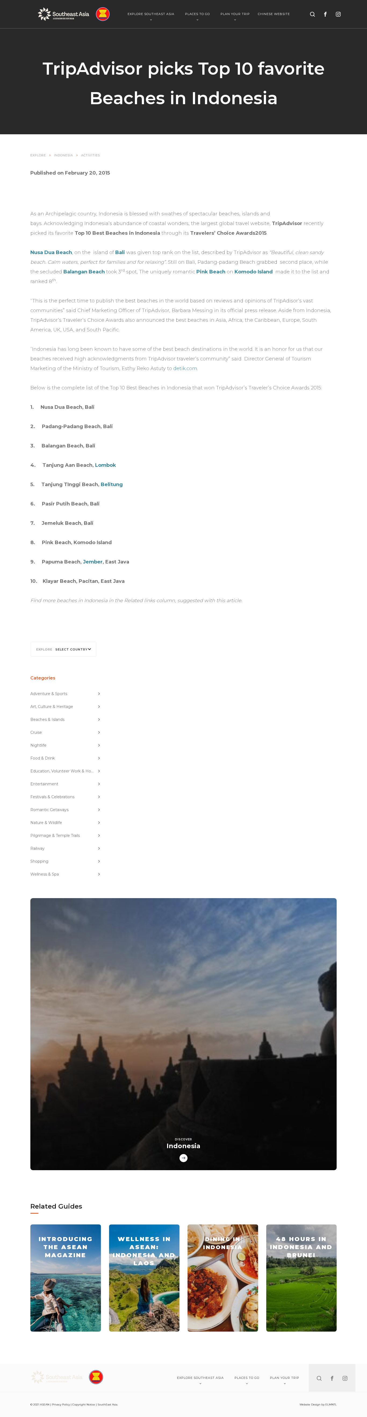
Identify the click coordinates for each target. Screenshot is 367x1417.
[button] (63, 649)
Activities (90, 155)
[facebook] (325, 14)
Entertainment (44, 784)
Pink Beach (210, 272)
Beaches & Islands (47, 719)
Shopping (39, 861)
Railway (37, 848)
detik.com (185, 368)
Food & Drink (42, 758)
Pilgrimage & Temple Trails (55, 835)
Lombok (105, 465)
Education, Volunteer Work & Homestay (65, 771)
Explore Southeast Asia (151, 14)
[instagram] (338, 14)
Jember (93, 562)
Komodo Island (254, 272)
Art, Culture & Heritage (51, 706)
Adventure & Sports (48, 693)
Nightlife (38, 745)
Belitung (112, 484)
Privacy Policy (61, 1404)
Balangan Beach (84, 272)
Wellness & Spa (44, 874)
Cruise (36, 732)
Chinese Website (274, 14)
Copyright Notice (83, 1404)
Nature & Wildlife (46, 822)
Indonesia (63, 155)
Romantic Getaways (49, 809)
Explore (38, 155)
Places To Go (197, 14)
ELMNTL (331, 1404)
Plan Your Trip (235, 14)
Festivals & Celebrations (52, 796)
